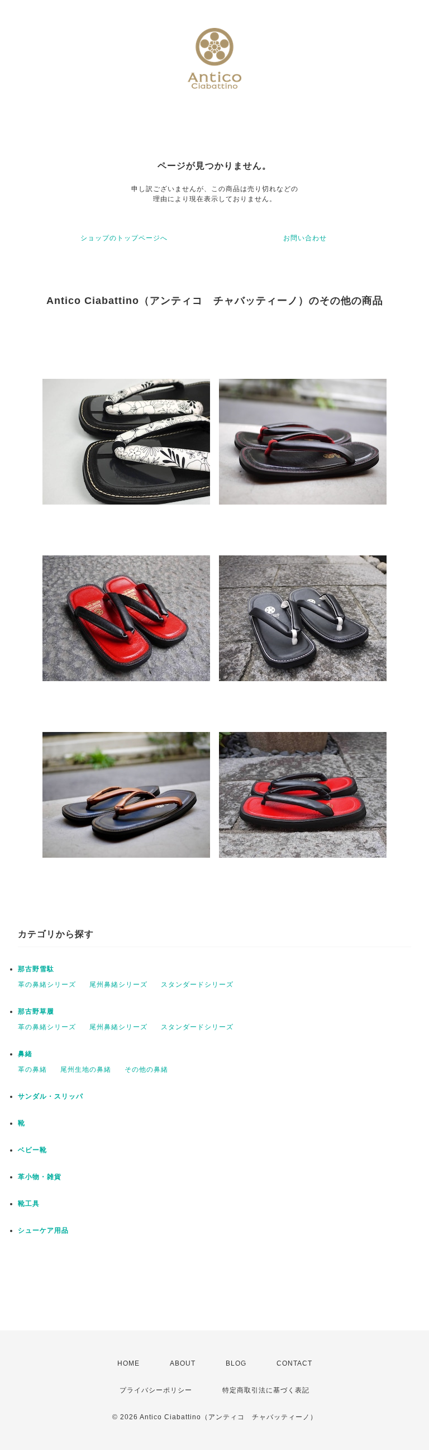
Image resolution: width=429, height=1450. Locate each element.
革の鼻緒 (32, 1069)
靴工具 (29, 1203)
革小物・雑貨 (39, 1177)
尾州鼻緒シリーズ (118, 984)
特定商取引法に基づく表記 (265, 1390)
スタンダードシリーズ (197, 984)
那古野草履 (36, 1011)
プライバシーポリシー (156, 1390)
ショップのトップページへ (124, 238)
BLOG (236, 1363)
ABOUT (183, 1363)
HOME (128, 1363)
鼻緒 (25, 1054)
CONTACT (294, 1363)
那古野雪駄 (36, 969)
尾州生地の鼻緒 (85, 1069)
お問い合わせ (305, 238)
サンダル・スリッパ (50, 1096)
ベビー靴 (32, 1150)
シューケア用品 (43, 1230)
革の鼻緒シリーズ (47, 984)
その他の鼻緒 (146, 1069)
